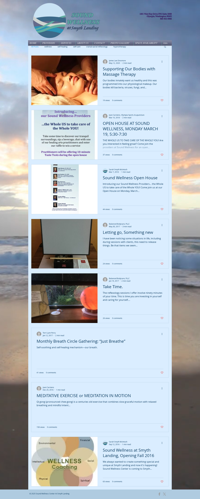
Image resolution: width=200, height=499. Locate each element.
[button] (165, 47)
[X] (164, 494)
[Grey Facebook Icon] (159, 494)
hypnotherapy (119, 46)
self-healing (62, 46)
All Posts (35, 46)
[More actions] (163, 61)
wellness (48, 46)
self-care (76, 46)
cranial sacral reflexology (97, 46)
